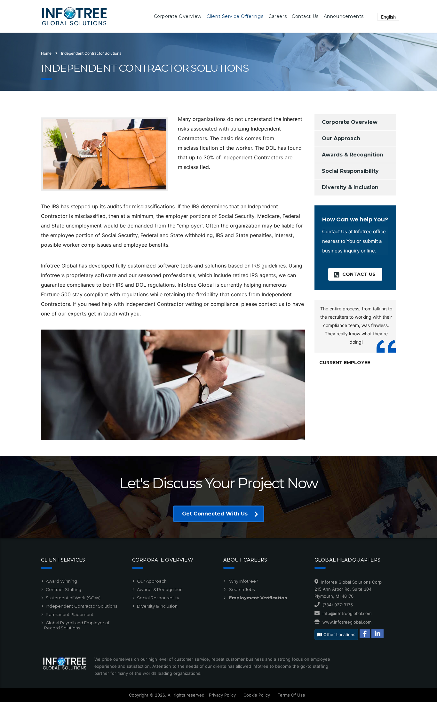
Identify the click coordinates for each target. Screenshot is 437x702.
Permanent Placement (69, 614)
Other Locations (338, 634)
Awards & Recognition (352, 155)
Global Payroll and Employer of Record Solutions (76, 625)
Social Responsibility (350, 171)
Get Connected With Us (215, 514)
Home (46, 53)
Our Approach (341, 138)
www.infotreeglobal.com (346, 622)
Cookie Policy (256, 695)
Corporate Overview (349, 122)
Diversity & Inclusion (350, 187)
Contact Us (359, 274)
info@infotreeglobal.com (346, 613)
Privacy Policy (222, 695)
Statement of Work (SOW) (73, 597)
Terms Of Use (291, 695)
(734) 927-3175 (337, 604)
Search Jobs (241, 589)
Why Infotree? (243, 581)
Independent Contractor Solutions (81, 606)
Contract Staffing (63, 589)
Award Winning (61, 581)
